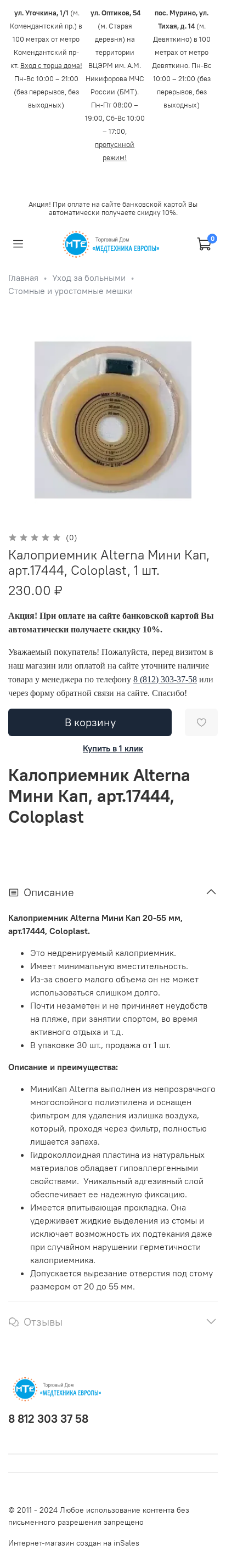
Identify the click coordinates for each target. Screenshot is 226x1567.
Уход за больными (89, 277)
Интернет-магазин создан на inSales (73, 1543)
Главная (23, 277)
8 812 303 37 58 (48, 1418)
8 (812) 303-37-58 (165, 679)
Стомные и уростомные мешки (70, 290)
